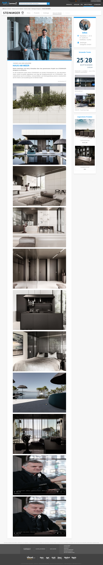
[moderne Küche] (85, 156)
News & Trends (88, 4)
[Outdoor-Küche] (85, 129)
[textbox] (33, 3)
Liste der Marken (67, 545)
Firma (28, 13)
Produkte (69, 4)
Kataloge (76, 4)
